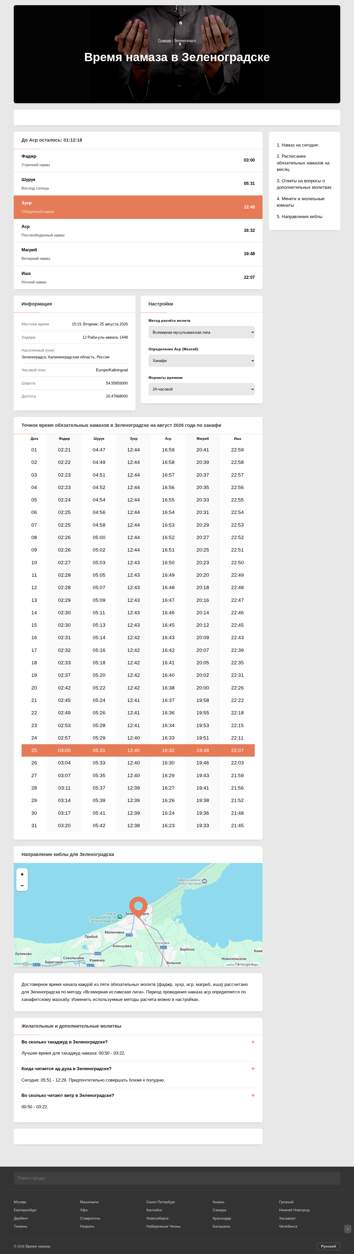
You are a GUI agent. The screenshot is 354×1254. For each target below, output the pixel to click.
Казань (218, 1202)
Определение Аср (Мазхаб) (173, 349)
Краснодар (222, 1218)
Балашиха (221, 1226)
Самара (219, 1210)
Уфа (84, 1210)
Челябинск (288, 1226)
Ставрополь (90, 1218)
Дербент (21, 1218)
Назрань (87, 1226)
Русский (328, 1246)
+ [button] (22, 873)
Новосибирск (157, 1218)
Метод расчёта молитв (169, 320)
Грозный (286, 1202)
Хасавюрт (287, 1218)
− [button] (22, 885)
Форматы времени (165, 377)
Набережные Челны (163, 1226)
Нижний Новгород (294, 1210)
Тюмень (20, 1226)
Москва (20, 1202)
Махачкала (89, 1202)
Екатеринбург (25, 1210)
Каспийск (154, 1210)
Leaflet (230, 964)
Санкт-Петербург (160, 1202)
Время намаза (38, 1246)
